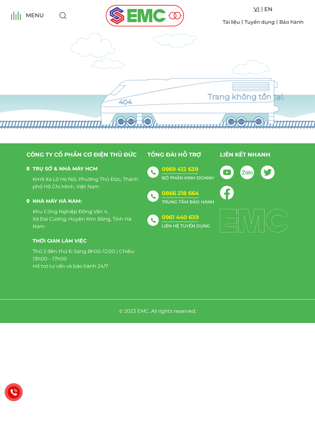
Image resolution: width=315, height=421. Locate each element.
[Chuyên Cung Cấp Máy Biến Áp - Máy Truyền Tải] (145, 16)
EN (268, 9)
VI (257, 9)
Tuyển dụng (260, 22)
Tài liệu (231, 22)
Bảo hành (291, 22)
